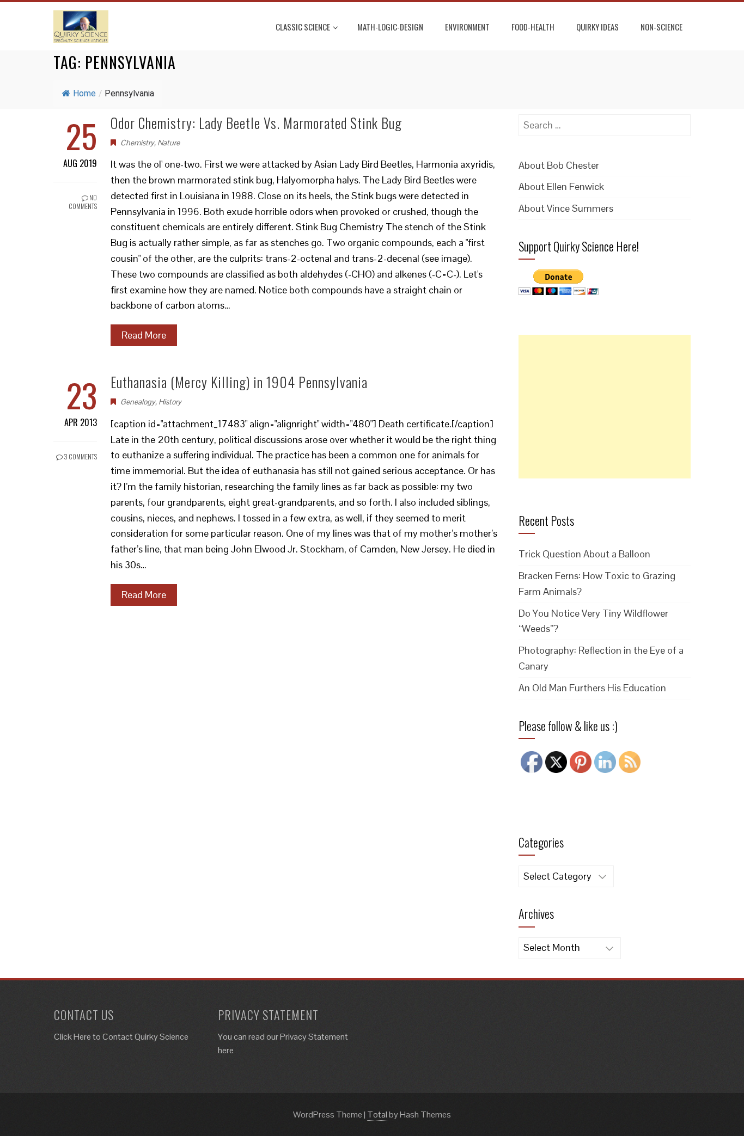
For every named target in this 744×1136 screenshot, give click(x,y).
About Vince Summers (566, 208)
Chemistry (137, 143)
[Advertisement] (605, 406)
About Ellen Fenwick (561, 186)
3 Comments (80, 456)
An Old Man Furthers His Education (592, 687)
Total (377, 1114)
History (169, 402)
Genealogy (137, 402)
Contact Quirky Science (145, 1036)
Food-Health (532, 27)
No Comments (83, 202)
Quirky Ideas (597, 27)
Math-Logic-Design (390, 27)
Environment (467, 27)
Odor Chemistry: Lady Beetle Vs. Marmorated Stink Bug (256, 122)
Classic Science (303, 27)
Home (84, 93)
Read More (143, 335)
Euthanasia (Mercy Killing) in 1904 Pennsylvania (239, 381)
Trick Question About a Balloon (584, 554)
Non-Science (661, 27)
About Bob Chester (559, 165)
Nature (168, 143)
